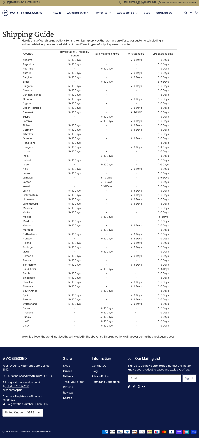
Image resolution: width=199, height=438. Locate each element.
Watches (101, 12)
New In (57, 12)
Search (67, 398)
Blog (147, 12)
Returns (68, 387)
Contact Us (164, 12)
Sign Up (189, 378)
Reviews (68, 392)
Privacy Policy (100, 376)
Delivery (68, 376)
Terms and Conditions (106, 382)
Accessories (125, 12)
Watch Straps (76, 12)
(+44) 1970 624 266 (17, 386)
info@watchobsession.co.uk (22, 382)
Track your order (73, 382)
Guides (67, 371)
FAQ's (66, 365)
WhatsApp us (14, 390)
